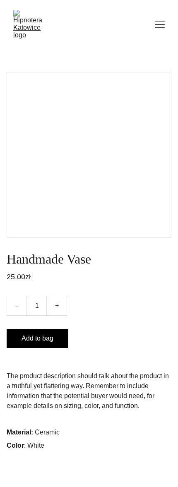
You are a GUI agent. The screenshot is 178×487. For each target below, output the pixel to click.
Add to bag (37, 338)
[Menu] (160, 24)
